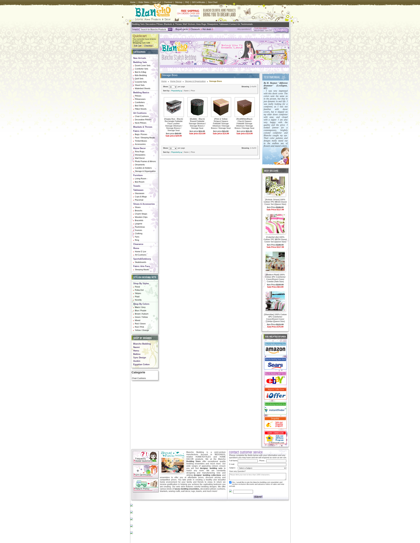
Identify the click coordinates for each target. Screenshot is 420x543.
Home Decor (139, 148)
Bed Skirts (139, 106)
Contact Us (234, 24)
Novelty (138, 300)
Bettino (136, 354)
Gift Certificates (198, 2)
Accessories (140, 144)
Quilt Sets (139, 79)
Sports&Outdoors (142, 259)
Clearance (138, 244)
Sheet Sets (140, 85)
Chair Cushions (142, 116)
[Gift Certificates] (146, 478)
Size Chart (212, 2)
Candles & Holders (143, 168)
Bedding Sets (138, 24)
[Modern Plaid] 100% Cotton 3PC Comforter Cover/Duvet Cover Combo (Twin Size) (275, 278)
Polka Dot (139, 290)
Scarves (138, 230)
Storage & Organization (145, 171)
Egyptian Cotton (141, 364)
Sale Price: (272, 209)
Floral (137, 287)
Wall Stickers (189, 24)
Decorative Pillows (154, 24)
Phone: (262, 461)
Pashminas (140, 227)
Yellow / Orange (142, 330)
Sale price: (171, 136)
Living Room (140, 179)
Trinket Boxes (141, 141)
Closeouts (195, 29)
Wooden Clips (141, 217)
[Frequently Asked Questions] (146, 464)
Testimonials (247, 24)
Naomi (136, 347)
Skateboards (140, 262)
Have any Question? (237, 471)
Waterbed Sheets (142, 88)
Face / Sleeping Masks (145, 138)
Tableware (224, 24)
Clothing (138, 233)
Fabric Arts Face (141, 266)
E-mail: (232, 464)
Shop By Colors (141, 304)
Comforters (140, 102)
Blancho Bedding (142, 344)
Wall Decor (140, 158)
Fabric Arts (138, 131)
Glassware (139, 193)
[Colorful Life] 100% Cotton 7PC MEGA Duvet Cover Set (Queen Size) (275, 239)
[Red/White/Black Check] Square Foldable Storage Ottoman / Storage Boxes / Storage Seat (244, 123)
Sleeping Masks (142, 269)
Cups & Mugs (141, 197)
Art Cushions (140, 113)
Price (193, 91)
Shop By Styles (141, 283)
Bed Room (139, 182)
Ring (137, 240)
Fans (137, 237)
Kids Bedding (141, 75)
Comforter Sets (141, 69)
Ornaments (140, 165)
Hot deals (206, 29)
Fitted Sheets (141, 109)
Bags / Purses (141, 134)
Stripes (138, 293)
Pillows (138, 96)
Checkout (168, 2)
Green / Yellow (141, 317)
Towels (136, 186)
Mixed (137, 320)
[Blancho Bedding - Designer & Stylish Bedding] (152, 19)
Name (186, 91)
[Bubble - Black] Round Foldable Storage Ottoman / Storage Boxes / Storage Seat (197, 123)
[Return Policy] (146, 492)
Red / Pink (139, 327)
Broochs (138, 210)
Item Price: (271, 207)
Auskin (136, 361)
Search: (135, 29)
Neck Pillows (140, 123)
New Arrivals (139, 58)
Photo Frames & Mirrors (145, 161)
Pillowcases (140, 99)
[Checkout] (149, 46)
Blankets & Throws (173, 24)
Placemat (139, 200)
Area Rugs (201, 24)
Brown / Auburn (141, 314)
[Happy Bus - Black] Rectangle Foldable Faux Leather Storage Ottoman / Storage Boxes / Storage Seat (173, 125)
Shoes (138, 207)
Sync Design (139, 357)
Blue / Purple (140, 310)
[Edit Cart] (138, 46)
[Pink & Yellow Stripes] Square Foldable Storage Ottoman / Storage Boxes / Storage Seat (221, 123)
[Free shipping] (206, 16)
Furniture (138, 175)
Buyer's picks (182, 29)
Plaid (137, 297)
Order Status (143, 2)
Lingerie (138, 224)
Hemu (136, 350)
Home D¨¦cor (140, 251)
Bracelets (139, 220)
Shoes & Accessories (144, 204)
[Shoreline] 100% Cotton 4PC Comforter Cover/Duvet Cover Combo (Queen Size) (275, 318)
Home (133, 2)
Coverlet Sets (141, 82)
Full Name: (233, 461)
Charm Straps (141, 214)
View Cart (156, 2)
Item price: (170, 133)
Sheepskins (212, 24)
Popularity (175, 91)
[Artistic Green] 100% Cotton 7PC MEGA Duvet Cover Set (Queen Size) (275, 201)
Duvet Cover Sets (142, 65)
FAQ (187, 2)
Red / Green (140, 324)
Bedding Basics (141, 92)
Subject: (232, 468)
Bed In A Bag (140, 72)
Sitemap (178, 2)
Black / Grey (140, 307)
